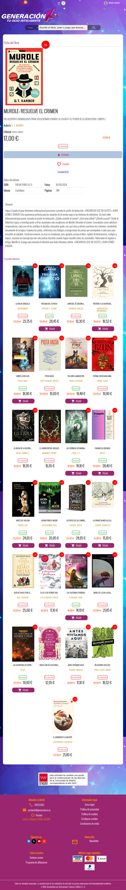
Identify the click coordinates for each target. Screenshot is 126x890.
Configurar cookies (89, 819)
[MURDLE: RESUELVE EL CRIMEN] (24, 76)
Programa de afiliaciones (36, 862)
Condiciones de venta (89, 823)
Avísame (64, 155)
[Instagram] (44, 841)
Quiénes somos (36, 858)
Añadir (51, 329)
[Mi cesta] (59, 3)
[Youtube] (39, 841)
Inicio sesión (114, 3)
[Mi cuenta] (105, 3)
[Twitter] (34, 841)
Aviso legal (89, 805)
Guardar (65, 164)
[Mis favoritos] (21, 3)
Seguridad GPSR (63, 171)
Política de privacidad (89, 809)
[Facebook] (28, 841)
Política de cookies (89, 814)
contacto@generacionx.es (39, 810)
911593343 (39, 805)
